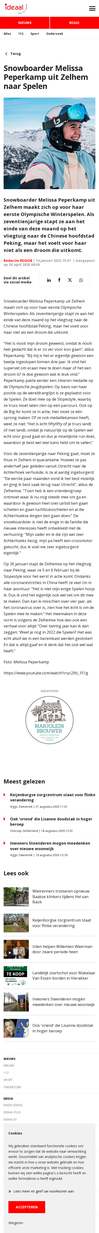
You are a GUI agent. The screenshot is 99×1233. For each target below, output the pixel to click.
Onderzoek (54, 34)
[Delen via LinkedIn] (48, 280)
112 (20, 34)
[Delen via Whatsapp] (81, 280)
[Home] (25, 8)
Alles (7, 34)
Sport (35, 34)
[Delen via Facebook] (59, 280)
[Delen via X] (70, 280)
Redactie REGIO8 (18, 260)
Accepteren (27, 1207)
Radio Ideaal (13, 1105)
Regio (74, 22)
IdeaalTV (10, 1119)
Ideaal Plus (12, 1112)
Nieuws (24, 22)
